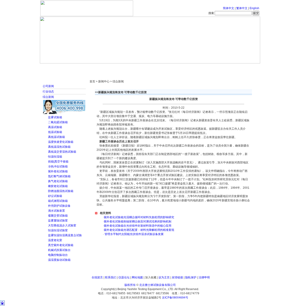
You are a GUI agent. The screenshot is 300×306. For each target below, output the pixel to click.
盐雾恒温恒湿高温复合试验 (65, 235)
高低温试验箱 (56, 137)
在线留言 (97, 277)
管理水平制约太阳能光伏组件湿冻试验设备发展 (134, 234)
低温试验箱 (55, 132)
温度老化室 (55, 240)
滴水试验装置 (56, 210)
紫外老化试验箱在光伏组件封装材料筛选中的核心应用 (137, 225)
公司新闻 (48, 86)
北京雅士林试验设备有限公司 (157, 285)
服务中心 (209, 68)
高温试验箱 (55, 127)
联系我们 (110, 277)
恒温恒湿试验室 (58, 230)
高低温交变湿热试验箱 (62, 151)
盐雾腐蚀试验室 (58, 220)
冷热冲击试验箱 (58, 166)
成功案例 (158, 68)
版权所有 (130, 285)
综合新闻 (48, 97)
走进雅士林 (81, 68)
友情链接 (177, 277)
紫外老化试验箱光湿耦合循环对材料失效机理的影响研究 (139, 217)
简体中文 (228, 8)
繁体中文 (242, 8)
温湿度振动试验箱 (59, 260)
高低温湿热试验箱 (59, 146)
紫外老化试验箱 (58, 171)
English (254, 8)
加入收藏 (150, 277)
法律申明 (204, 277)
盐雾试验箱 (55, 117)
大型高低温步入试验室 (62, 225)
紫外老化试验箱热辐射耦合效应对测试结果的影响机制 (137, 221)
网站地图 (137, 277)
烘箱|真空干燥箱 (58, 161)
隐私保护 (190, 277)
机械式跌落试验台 (59, 250)
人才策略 (184, 68)
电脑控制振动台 (58, 255)
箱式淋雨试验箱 (58, 201)
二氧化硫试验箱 (58, 122)
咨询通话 (235, 68)
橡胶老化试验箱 (58, 186)
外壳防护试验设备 (59, 205)
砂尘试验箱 (55, 196)
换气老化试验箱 (58, 181)
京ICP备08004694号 (175, 297)
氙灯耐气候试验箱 (59, 176)
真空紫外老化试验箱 (60, 245)
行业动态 (48, 91)
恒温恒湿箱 (55, 156)
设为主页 (164, 277)
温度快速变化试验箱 (60, 142)
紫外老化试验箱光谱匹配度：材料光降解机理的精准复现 (139, 230)
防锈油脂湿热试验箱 (60, 191)
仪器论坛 (124, 277)
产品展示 (132, 68)
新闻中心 (106, 68)
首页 (55, 68)
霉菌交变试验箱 (58, 215)
